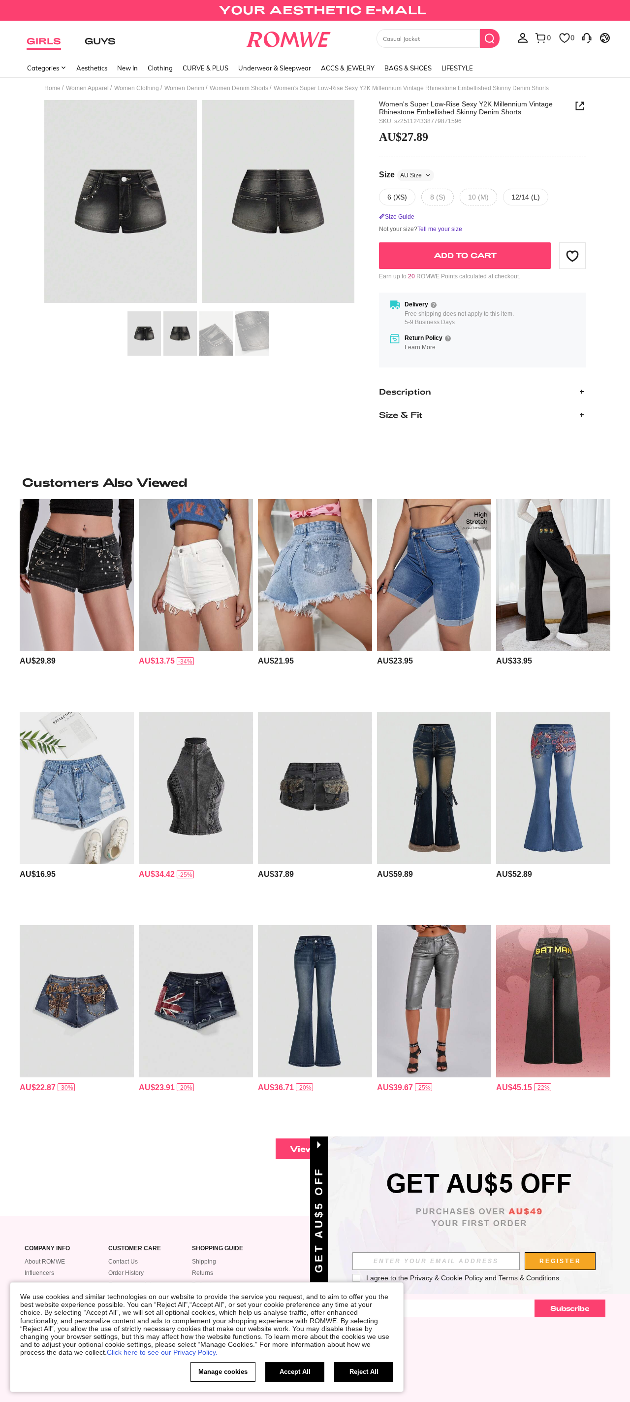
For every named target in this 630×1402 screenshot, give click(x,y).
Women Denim (184, 88)
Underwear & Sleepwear (274, 68)
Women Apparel (87, 88)
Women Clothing (136, 88)
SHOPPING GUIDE (217, 1248)
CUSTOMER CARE (134, 1248)
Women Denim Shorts (239, 88)
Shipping (204, 1261)
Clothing (160, 68)
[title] (315, 482)
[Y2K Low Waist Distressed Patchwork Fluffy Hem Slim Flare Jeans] (434, 788)
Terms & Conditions (529, 1278)
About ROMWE (45, 1261)
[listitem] (77, 601)
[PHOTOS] (199, 203)
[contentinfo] (38, 661)
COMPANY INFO (47, 1248)
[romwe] (288, 37)
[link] (315, 12)
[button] (572, 255)
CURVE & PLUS (205, 68)
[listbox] (522, 37)
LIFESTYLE (457, 68)
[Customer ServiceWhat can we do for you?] (587, 37)
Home (52, 88)
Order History (126, 1272)
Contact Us (123, 1261)
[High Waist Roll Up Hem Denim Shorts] (434, 575)
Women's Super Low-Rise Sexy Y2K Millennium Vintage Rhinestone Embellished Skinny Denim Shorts (466, 108)
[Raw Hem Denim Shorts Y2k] (196, 575)
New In (127, 68)
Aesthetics (91, 68)
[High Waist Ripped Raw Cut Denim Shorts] (315, 575)
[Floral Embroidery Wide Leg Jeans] (553, 575)
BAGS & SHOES (408, 68)
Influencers (39, 1272)
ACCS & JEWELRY (348, 68)
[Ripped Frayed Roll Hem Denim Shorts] (77, 788)
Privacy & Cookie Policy (446, 1278)
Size (400, 174)
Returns (202, 1272)
